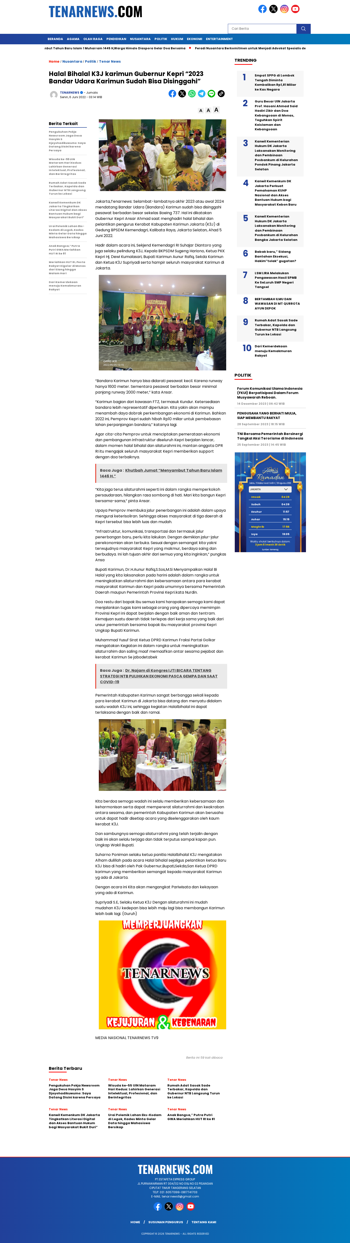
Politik (90, 61)
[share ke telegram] (203, 96)
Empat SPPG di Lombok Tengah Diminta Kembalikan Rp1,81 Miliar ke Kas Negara (275, 82)
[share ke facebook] (173, 96)
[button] (201, 110)
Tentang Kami (203, 1222)
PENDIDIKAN (116, 39)
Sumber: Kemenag (270, 549)
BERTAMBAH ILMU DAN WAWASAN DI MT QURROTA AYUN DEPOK (277, 304)
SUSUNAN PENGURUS (165, 1222)
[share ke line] (212, 96)
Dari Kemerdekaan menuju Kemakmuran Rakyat (273, 351)
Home (135, 1222)
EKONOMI (194, 39)
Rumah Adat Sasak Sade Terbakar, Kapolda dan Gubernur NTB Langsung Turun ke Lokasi (276, 327)
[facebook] (263, 12)
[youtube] (296, 12)
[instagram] (285, 12)
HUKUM (177, 39)
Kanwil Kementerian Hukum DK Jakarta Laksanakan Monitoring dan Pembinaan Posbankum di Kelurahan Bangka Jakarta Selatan (276, 228)
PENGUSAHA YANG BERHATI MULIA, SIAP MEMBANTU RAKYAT (266, 415)
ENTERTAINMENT (219, 39)
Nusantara (72, 61)
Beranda (55, 39)
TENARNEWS (69, 93)
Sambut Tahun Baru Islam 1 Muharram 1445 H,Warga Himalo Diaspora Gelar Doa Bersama (82, 48)
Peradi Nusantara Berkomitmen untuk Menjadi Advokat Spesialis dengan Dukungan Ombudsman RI (245, 48)
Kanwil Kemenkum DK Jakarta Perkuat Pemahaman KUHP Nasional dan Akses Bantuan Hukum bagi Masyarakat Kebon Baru (275, 193)
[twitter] (274, 12)
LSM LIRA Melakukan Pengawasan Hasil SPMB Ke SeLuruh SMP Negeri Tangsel (276, 280)
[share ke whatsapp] (193, 96)
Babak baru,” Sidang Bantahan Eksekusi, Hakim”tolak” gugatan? (275, 256)
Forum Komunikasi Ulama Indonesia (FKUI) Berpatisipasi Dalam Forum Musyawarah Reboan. (269, 392)
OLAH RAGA (93, 39)
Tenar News (110, 61)
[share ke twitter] (183, 96)
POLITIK (161, 39)
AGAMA (73, 39)
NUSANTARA (140, 39)
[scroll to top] (336, 1235)
